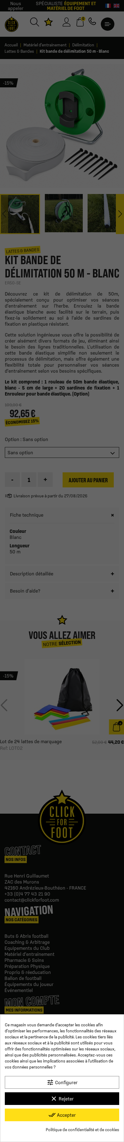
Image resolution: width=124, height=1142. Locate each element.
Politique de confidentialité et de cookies (82, 1129)
